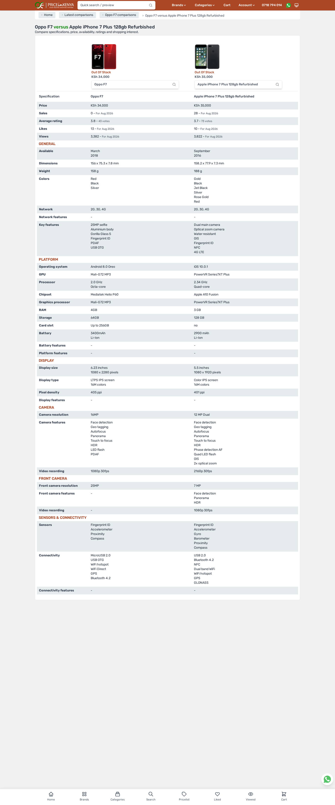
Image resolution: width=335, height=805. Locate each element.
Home (51, 799)
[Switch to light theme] (296, 5)
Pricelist (184, 799)
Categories (118, 799)
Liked (217, 799)
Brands (84, 799)
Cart (227, 5)
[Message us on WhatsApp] (288, 5)
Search (150, 799)
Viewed (250, 799)
